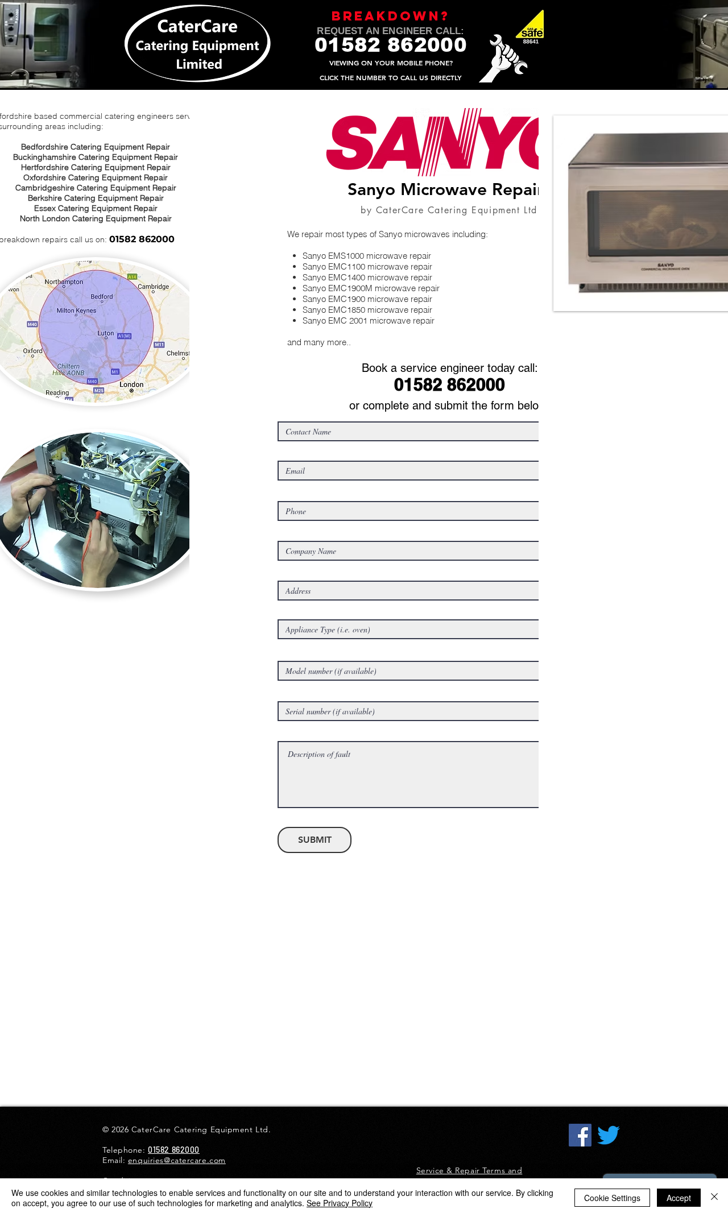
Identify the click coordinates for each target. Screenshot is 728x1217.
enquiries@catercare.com (177, 1160)
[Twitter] (608, 1135)
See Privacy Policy (340, 1202)
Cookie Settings (612, 1197)
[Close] (714, 1197)
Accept (679, 1197)
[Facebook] (580, 1135)
